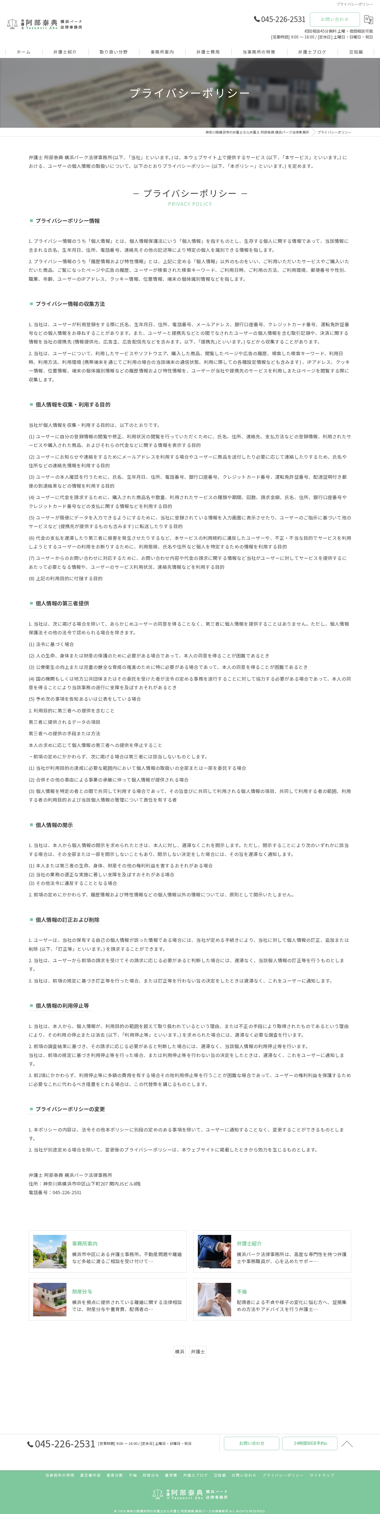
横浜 (179, 1351)
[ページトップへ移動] (347, 1443)
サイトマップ (322, 1475)
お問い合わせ (335, 19)
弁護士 (198, 1351)
